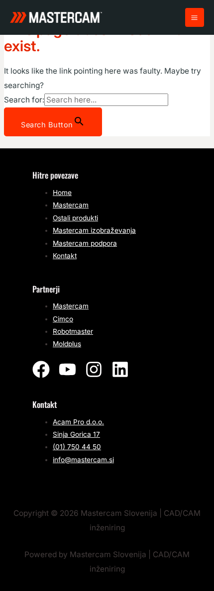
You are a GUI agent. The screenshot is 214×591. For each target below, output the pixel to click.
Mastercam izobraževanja (94, 230)
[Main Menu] (194, 17)
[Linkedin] (120, 369)
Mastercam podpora (85, 243)
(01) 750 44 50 (77, 447)
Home (62, 193)
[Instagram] (94, 369)
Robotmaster (73, 331)
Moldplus (67, 344)
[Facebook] (41, 369)
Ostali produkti (75, 218)
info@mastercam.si (83, 460)
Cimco (63, 319)
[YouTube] (67, 369)
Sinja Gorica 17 (76, 434)
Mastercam (71, 205)
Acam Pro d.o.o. (78, 422)
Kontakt (65, 256)
